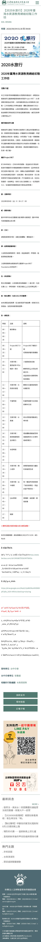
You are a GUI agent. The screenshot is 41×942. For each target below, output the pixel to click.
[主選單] (37, 2)
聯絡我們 (20, 936)
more (34, 804)
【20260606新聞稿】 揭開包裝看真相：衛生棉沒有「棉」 (20, 817)
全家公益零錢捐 (22, 938)
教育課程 (8, 22)
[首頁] (15, 3)
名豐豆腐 (13, 938)
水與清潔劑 (22, 682)
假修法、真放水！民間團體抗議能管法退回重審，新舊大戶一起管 (20, 809)
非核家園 (8, 851)
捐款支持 (20, 694)
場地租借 (20, 701)
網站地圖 (13, 936)
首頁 (2, 22)
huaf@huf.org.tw (7, 914)
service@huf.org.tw (9, 901)
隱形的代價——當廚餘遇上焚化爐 (20, 831)
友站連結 (6, 936)
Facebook (27, 936)
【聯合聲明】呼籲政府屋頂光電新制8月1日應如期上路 (20, 825)
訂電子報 (20, 708)
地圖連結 (7, 897)
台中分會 (14, 668)
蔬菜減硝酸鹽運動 (12, 861)
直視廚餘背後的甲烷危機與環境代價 (21, 836)
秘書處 (18, 675)
